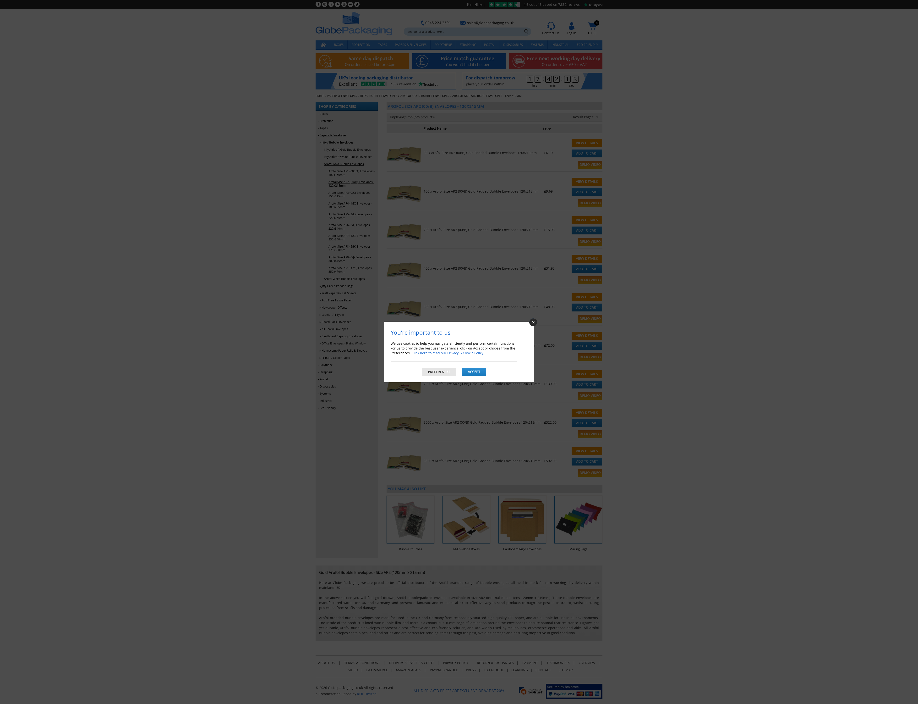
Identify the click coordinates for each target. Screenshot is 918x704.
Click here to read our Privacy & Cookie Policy (447, 353)
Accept (474, 371)
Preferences (439, 372)
